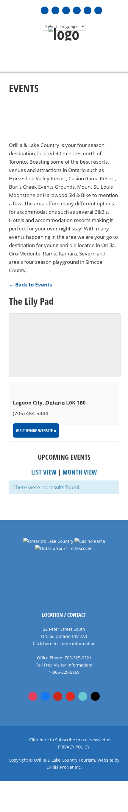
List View (43, 471)
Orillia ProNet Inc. (64, 767)
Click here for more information (64, 643)
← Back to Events (30, 284)
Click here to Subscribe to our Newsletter (70, 740)
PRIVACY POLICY (74, 747)
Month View (80, 471)
